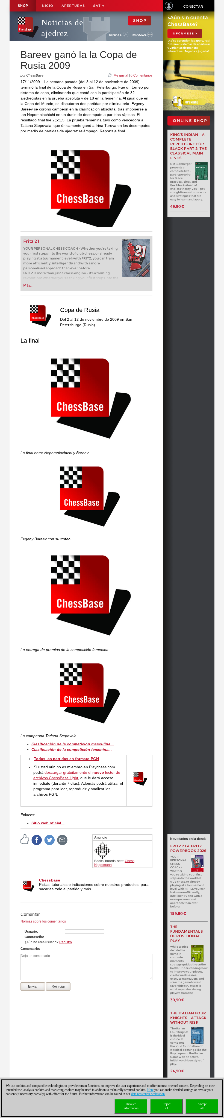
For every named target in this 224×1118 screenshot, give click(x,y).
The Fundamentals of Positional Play (186, 933)
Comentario (29, 949)
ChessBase (49, 880)
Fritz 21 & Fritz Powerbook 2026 (188, 848)
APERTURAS (73, 6)
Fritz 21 (31, 241)
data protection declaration (148, 1094)
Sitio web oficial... (47, 823)
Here (150, 1090)
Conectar (193, 6)
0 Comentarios (141, 75)
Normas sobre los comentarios (43, 921)
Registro (65, 942)
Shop (23, 6)
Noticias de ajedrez (62, 27)
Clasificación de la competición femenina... (71, 749)
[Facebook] (37, 840)
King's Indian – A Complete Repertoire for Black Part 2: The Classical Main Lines (188, 146)
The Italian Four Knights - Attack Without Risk (188, 1018)
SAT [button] (97, 6)
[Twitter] (50, 840)
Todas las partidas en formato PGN (66, 759)
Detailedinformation (130, 1106)
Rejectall (166, 1106)
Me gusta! (121, 75)
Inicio (46, 6)
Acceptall (202, 1106)
